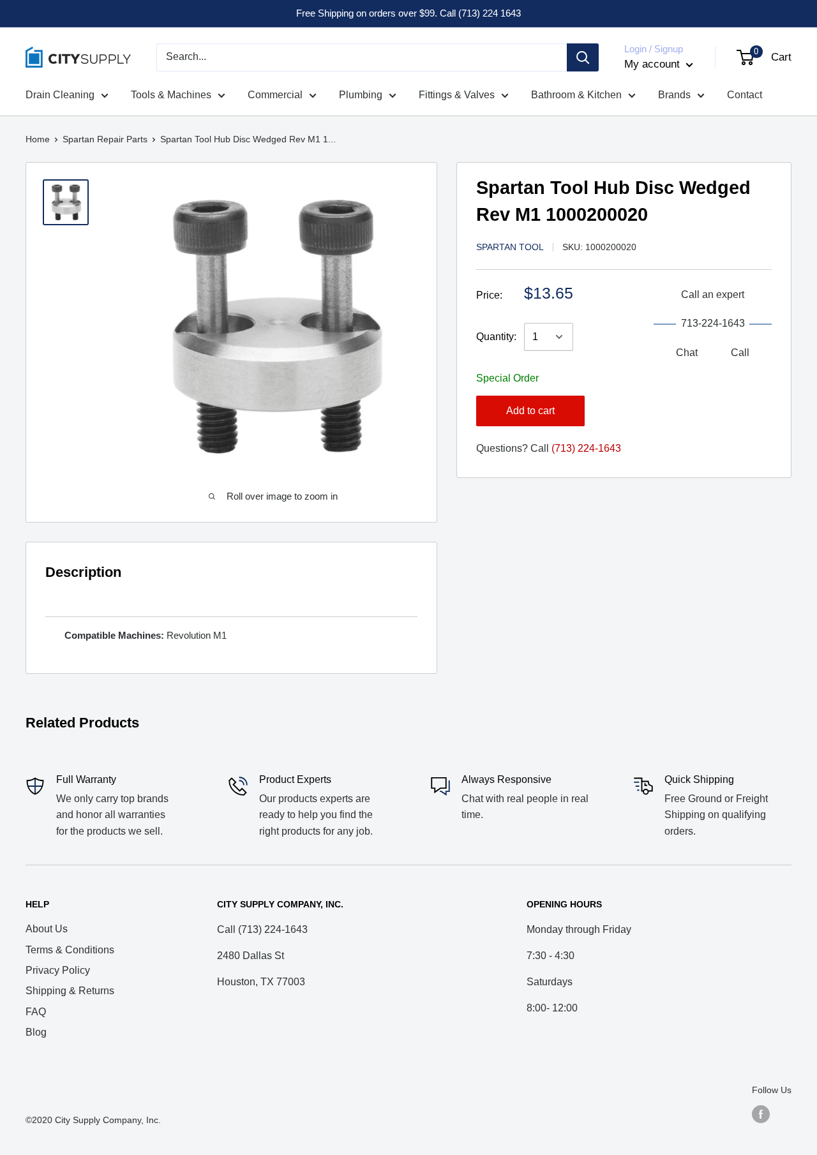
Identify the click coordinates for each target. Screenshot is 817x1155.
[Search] (583, 57)
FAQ (36, 1011)
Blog (36, 1032)
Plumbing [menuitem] (360, 94)
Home (38, 139)
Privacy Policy (58, 970)
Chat (687, 352)
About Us (47, 928)
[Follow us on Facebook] (761, 1114)
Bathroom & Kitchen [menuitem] (576, 94)
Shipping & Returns (70, 990)
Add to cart (530, 410)
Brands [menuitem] (674, 94)
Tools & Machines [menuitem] (171, 94)
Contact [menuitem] (744, 94)
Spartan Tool (510, 247)
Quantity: (496, 336)
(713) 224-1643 (586, 448)
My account (653, 64)
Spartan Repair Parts (105, 139)
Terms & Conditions (70, 949)
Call (740, 352)
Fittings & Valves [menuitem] (457, 94)
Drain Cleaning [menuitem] (60, 94)
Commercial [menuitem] (275, 94)
